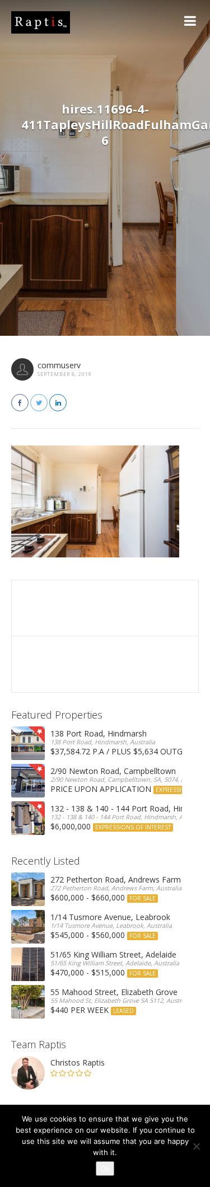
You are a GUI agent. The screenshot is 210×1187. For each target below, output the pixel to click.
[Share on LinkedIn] (58, 402)
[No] (196, 1146)
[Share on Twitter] (39, 402)
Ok (105, 1168)
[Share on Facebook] (20, 402)
